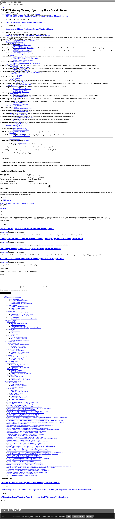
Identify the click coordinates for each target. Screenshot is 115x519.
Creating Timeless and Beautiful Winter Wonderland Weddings (24, 440)
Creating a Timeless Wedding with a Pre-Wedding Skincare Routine (25, 426)
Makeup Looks (22, 15)
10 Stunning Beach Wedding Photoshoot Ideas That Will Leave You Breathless (28, 458)
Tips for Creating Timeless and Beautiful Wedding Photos (22, 435)
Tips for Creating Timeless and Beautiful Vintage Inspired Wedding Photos (27, 449)
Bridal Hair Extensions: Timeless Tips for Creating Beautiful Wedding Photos (27, 411)
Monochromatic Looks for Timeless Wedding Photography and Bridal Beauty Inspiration (31, 446)
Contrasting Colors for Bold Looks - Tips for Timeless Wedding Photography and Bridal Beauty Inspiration (35, 422)
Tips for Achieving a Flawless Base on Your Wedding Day (22, 416)
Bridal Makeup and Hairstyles (12, 361)
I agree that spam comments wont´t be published (14, 290)
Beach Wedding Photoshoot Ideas (20, 344)
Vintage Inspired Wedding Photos (20, 352)
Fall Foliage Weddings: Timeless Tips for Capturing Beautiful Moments (26, 443)
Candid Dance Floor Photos (18, 360)
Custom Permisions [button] (78, 516)
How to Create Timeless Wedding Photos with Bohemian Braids (24, 407)
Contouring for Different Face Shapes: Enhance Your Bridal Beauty (25, 437)
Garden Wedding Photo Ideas (18, 347)
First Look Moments (16, 358)
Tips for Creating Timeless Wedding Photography (20, 461)
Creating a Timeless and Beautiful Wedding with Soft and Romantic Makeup (27, 444)
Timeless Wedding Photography (12, 297)
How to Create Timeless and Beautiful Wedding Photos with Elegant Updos (27, 428)
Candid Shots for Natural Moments (20, 306)
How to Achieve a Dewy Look (19, 338)
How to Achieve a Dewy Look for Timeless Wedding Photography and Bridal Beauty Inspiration (33, 429)
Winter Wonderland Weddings (19, 385)
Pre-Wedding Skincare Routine (19, 337)
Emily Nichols (6, 14)
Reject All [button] (89, 516)
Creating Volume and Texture (18, 378)
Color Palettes (11, 363)
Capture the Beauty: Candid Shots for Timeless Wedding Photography (26, 434)
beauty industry (7, 200)
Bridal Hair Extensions (17, 376)
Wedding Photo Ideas (9, 341)
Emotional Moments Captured (19, 356)
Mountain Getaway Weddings (19, 396)
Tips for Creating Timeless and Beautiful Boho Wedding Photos (24, 414)
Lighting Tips (11, 311)
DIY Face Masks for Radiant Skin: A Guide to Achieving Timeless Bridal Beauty (29, 451)
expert (4, 199)
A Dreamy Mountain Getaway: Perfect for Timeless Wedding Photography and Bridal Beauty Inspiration (35, 420)
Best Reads (7, 400)
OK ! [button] (68, 516)
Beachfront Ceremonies (17, 393)
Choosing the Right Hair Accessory (20, 379)
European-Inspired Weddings (18, 397)
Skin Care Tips (11, 335)
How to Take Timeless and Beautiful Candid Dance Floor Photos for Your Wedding (29, 470)
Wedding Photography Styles (15, 299)
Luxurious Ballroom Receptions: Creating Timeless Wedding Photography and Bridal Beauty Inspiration (35, 452)
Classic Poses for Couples (17, 308)
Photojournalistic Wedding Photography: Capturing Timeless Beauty (25, 463)
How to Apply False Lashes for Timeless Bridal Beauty (22, 473)
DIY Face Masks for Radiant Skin (20, 340)
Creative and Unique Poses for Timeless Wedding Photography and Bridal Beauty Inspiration (32, 438)
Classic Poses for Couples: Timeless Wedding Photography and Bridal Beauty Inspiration (31, 467)
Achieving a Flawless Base (18, 370)
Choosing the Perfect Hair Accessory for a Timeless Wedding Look (25, 464)
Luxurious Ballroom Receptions (19, 391)
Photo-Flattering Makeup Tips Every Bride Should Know (26, 328)
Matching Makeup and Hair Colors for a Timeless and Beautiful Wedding (26, 431)
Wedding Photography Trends (15, 317)
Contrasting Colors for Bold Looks (20, 367)
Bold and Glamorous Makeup (19, 323)
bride (4, 197)
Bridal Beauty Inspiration (12, 15)
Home (4, 8)
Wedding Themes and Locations (12, 381)
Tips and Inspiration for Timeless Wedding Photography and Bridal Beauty (27, 469)
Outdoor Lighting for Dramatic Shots (20, 316)
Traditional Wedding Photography (20, 300)
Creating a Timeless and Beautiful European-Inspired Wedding (24, 460)
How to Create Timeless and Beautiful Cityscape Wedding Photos (24, 457)
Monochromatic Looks (17, 366)
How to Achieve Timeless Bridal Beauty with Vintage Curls (23, 455)
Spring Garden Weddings (17, 384)
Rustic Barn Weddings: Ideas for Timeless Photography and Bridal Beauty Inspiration (30, 425)
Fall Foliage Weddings (17, 387)
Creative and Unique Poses (18, 309)
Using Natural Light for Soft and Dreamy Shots (23, 314)
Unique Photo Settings (13, 343)
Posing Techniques (12, 305)
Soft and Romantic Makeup (18, 325)
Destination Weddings (13, 394)
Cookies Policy (61, 516)
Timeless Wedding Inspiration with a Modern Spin (24, 319)
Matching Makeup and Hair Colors (20, 364)
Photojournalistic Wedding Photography (21, 303)
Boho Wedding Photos (17, 353)
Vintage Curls (14, 334)
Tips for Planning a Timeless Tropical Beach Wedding (21, 410)
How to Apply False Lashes (18, 372)
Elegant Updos (15, 332)
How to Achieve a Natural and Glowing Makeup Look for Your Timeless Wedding (29, 408)
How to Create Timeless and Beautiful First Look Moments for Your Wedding (28, 419)
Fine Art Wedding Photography (19, 302)
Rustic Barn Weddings (17, 390)
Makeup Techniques (12, 369)
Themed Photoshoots (13, 349)
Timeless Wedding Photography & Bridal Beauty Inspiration (23, 448)
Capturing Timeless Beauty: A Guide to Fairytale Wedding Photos (24, 432)
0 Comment (37, 14)
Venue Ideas (10, 388)
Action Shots (10, 355)
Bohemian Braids (15, 331)
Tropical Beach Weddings (17, 399)
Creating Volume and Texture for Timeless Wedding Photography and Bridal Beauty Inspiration (32, 454)
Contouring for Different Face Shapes (21, 373)
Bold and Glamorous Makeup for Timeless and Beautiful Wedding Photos (27, 472)
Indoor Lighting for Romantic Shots (20, 312)
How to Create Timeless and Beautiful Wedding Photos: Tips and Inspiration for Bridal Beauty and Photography (37, 417)
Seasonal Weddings (12, 382)
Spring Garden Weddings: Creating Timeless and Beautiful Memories (25, 413)
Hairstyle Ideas (11, 329)
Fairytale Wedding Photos (17, 350)
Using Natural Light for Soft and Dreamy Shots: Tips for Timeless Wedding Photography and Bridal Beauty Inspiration (39, 466)
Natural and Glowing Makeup (19, 326)
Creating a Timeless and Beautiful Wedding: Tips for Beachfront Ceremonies (27, 441)
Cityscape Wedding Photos (18, 346)
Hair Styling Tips (12, 375)
